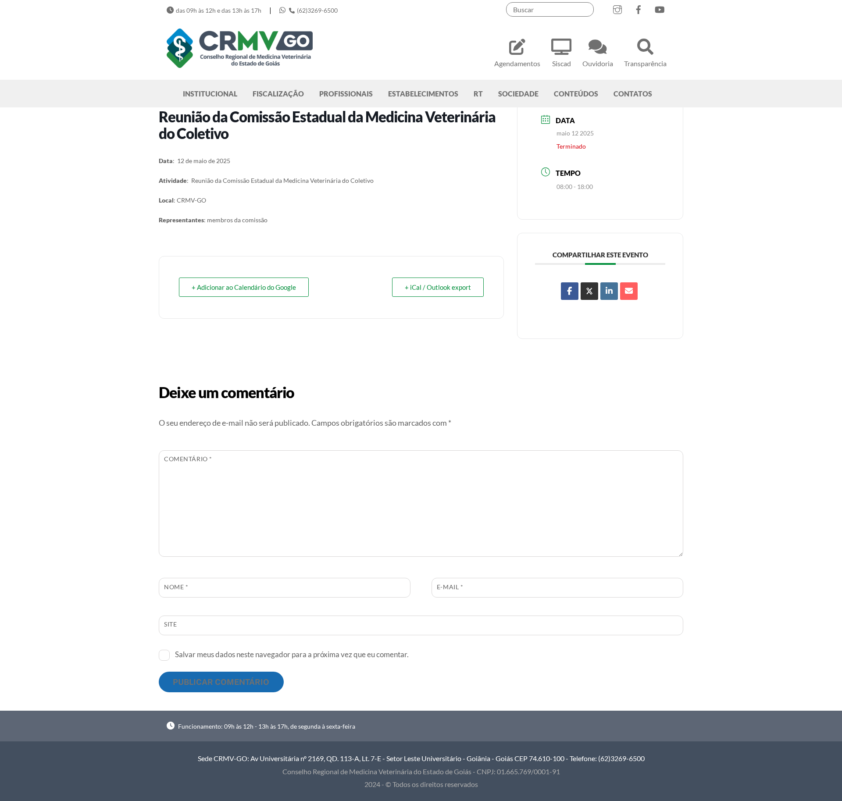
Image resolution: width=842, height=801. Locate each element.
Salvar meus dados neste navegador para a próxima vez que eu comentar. (292, 654)
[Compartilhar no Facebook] (569, 291)
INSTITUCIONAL (210, 93)
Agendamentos (517, 63)
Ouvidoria (597, 63)
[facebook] (638, 8)
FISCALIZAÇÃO (278, 93)
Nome (176, 587)
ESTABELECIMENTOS (423, 93)
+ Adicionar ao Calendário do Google (244, 287)
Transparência (645, 63)
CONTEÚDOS (576, 93)
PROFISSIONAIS (346, 93)
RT (478, 93)
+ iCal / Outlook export (438, 287)
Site (170, 624)
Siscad (561, 63)
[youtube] (659, 8)
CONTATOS (633, 93)
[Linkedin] (609, 291)
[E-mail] (629, 291)
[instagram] (617, 8)
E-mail (450, 587)
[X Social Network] (589, 291)
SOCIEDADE (518, 93)
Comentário (188, 459)
